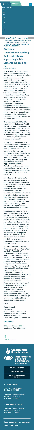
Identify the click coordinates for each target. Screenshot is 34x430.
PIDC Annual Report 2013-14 (13, 326)
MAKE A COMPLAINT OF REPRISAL (17, 376)
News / (8, 38)
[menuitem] (17, 10)
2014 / (14, 38)
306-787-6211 (15, 396)
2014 (4, 10)
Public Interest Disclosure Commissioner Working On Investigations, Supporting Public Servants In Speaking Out (18, 41)
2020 (4, 25)
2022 (4, 30)
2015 (4, 12)
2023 (4, 33)
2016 (4, 15)
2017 (4, 17)
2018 (4, 20)
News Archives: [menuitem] (7, 8)
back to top (10, 340)
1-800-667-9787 (18, 394)
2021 (4, 27)
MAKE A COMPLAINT (17, 368)
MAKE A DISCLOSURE (17, 372)
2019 (4, 22)
